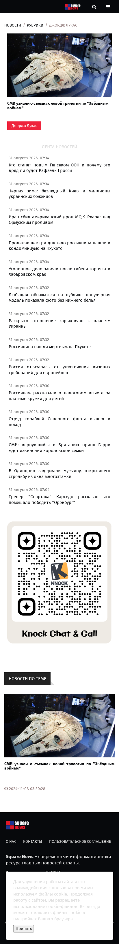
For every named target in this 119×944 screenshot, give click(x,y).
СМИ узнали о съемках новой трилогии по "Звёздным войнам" (58, 105)
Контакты (32, 841)
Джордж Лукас (24, 125)
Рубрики (35, 25)
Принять (24, 928)
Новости (12, 25)
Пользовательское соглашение (80, 841)
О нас (11, 841)
